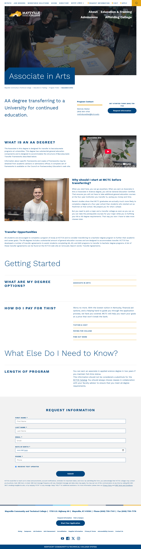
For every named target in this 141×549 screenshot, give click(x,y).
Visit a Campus (78, 518)
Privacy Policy (107, 485)
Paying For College (82, 331)
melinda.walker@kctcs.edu (88, 114)
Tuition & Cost (80, 325)
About (93, 12)
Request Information (99, 3)
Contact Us (119, 531)
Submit (70, 474)
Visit (115, 3)
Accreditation (62, 531)
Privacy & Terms (90, 531)
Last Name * (21, 427)
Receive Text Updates (28, 467)
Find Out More (80, 337)
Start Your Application (70, 523)
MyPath (8, 3)
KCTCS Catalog (80, 380)
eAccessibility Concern (105, 531)
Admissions (89, 17)
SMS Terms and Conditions (124, 485)
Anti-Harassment (49, 531)
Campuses (27, 531)
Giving (54, 3)
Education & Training (116, 12)
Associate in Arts (82, 283)
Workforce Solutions (38, 3)
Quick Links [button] (76, 3)
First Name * (21, 418)
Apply (124, 3)
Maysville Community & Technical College (18, 87)
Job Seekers (19, 3)
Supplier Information (75, 531)
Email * (18, 437)
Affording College (118, 17)
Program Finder (54, 87)
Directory (64, 3)
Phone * (19, 456)
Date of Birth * (22, 447)
